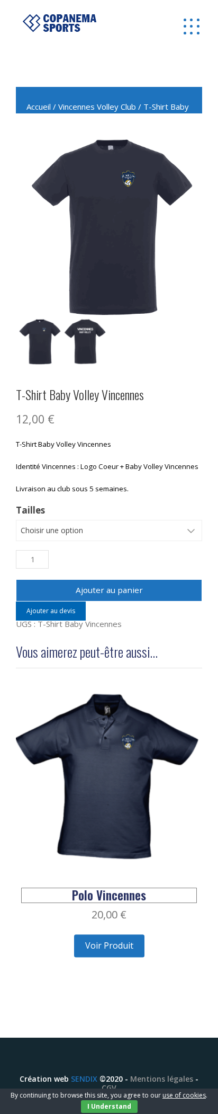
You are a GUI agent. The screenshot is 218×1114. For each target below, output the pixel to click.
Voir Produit (109, 946)
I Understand (109, 1106)
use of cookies (184, 1095)
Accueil (38, 106)
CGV (109, 1088)
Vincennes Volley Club (97, 106)
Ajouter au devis (50, 610)
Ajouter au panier (109, 590)
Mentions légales (161, 1079)
